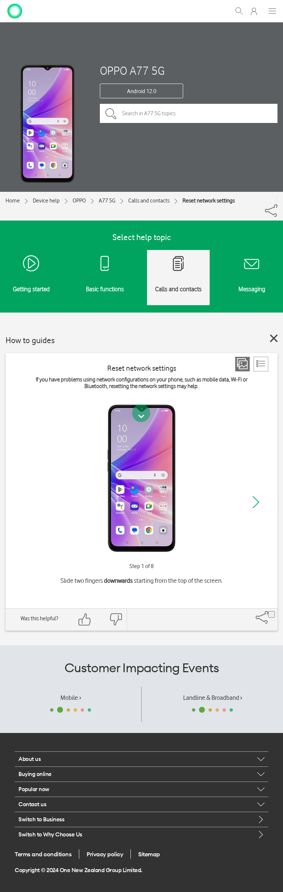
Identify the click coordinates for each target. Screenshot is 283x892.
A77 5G (107, 200)
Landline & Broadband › (212, 697)
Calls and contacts (149, 200)
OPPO (79, 200)
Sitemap (149, 854)
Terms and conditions (43, 854)
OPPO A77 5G (132, 70)
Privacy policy (105, 854)
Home (13, 200)
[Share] (276, 199)
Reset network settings (208, 200)
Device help (46, 200)
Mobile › (70, 697)
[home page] (14, 10)
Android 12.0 (141, 91)
